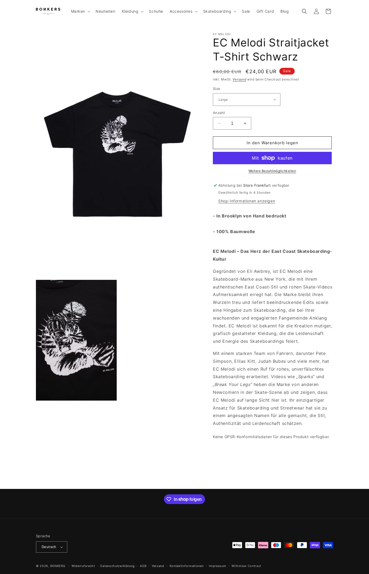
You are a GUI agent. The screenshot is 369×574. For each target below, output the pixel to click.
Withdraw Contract (246, 566)
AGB (143, 566)
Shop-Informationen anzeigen (246, 201)
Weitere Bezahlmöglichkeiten (272, 171)
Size (216, 88)
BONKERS (57, 566)
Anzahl (219, 112)
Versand (239, 79)
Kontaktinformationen (187, 566)
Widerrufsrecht (83, 566)
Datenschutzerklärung (117, 566)
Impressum (217, 566)
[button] (80, 11)
